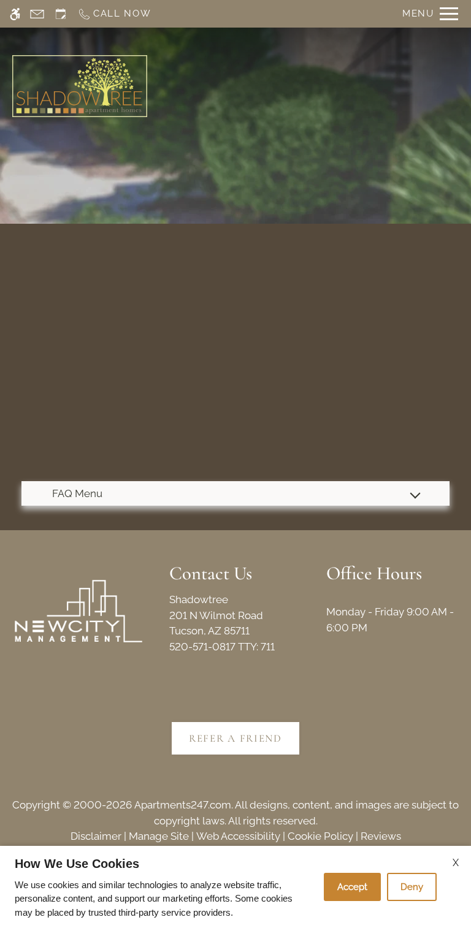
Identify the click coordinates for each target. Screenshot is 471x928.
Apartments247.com (182, 805)
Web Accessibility (238, 836)
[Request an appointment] (60, 14)
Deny (411, 886)
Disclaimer (96, 836)
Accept (352, 886)
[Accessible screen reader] (15, 14)
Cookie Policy (320, 836)
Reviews (381, 836)
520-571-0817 (222, 647)
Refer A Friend (235, 738)
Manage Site (159, 836)
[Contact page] (37, 14)
